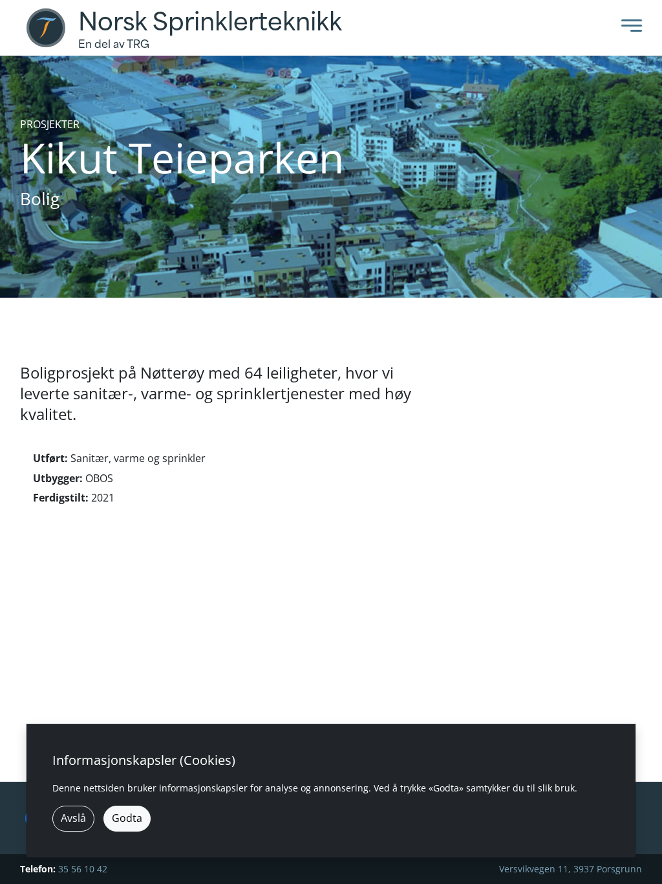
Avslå (73, 818)
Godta (127, 818)
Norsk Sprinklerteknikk (210, 22)
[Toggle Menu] (628, 28)
